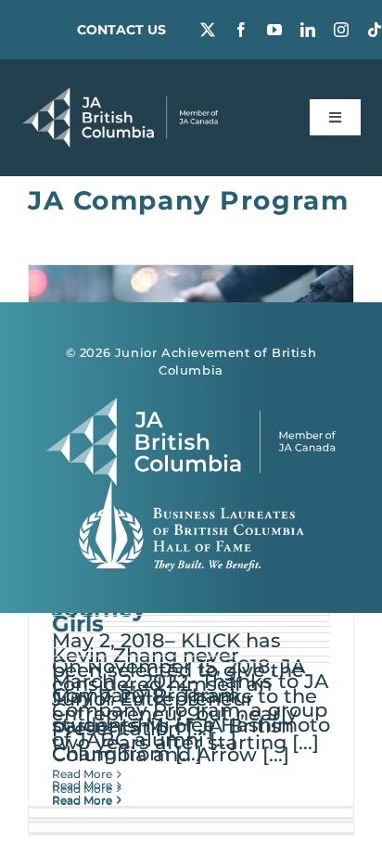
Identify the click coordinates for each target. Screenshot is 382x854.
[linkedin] (307, 29)
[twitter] (207, 29)
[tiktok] (374, 29)
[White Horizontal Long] (120, 96)
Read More (82, 774)
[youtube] (274, 29)
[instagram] (341, 29)
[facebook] (241, 29)
